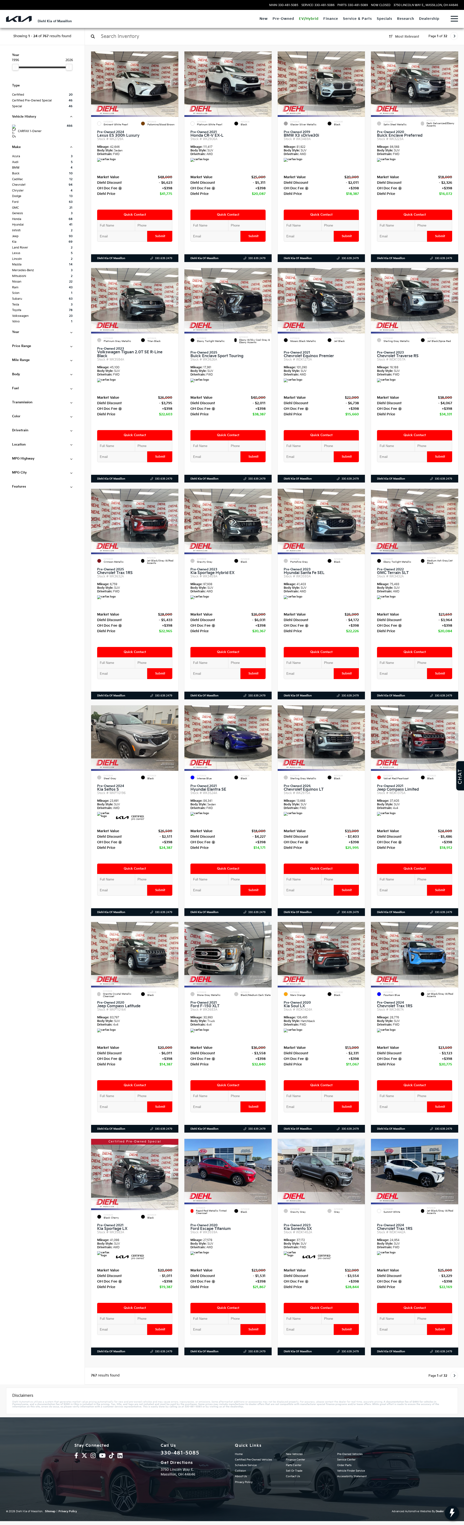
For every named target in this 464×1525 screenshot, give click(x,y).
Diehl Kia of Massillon (111, 258)
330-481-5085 (180, 1453)
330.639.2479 (163, 258)
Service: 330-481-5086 (317, 5)
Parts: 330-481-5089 (352, 5)
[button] (175, 83)
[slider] (15, 67)
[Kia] (19, 19)
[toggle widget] (452, 1513)
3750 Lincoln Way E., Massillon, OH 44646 (425, 5)
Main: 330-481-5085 (283, 5)
